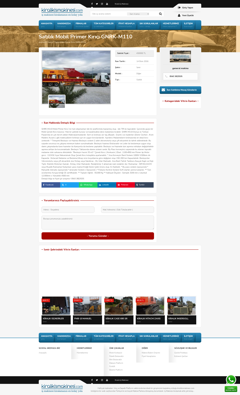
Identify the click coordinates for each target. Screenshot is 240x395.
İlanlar (50, 42)
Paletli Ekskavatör (116, 356)
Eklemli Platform (116, 370)
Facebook (49, 185)
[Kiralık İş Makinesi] (64, 8)
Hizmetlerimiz (82, 353)
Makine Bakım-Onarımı (151, 353)
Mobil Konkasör (115, 353)
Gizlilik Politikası (181, 353)
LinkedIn (105, 185)
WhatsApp (88, 185)
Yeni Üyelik (188, 15)
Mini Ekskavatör (115, 359)
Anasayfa (42, 42)
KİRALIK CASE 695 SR (116, 318)
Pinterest (124, 185)
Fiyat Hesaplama (149, 356)
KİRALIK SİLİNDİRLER (53, 318)
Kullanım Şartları (181, 356)
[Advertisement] (120, 275)
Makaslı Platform (116, 363)
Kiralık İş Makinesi (121, 4)
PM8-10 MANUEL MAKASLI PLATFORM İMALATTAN (84, 318)
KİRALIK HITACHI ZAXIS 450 (149, 318)
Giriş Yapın (187, 7)
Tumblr (142, 185)
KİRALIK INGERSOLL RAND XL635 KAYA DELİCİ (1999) (181, 318)
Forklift (112, 366)
